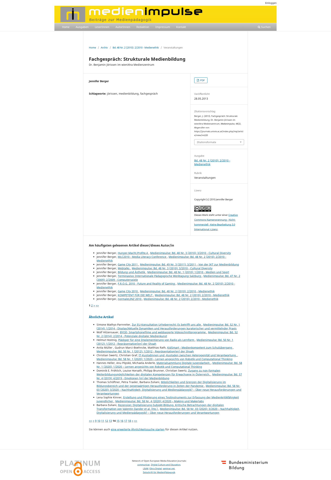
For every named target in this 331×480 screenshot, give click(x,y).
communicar (143, 464)
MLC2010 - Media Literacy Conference (142, 257)
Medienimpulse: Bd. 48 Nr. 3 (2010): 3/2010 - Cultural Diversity (190, 253)
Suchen (265, 27)
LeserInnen (102, 27)
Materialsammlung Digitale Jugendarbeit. (183, 363)
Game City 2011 (128, 264)
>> (97, 305)
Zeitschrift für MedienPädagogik (159, 472)
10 (98, 421)
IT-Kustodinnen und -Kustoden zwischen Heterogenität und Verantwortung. (188, 355)
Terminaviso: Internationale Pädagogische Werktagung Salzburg (160, 276)
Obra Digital (155, 468)
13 (110, 421)
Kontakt (181, 27)
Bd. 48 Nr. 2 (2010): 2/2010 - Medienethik (136, 47)
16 (121, 421)
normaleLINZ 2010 (130, 299)
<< (90, 421)
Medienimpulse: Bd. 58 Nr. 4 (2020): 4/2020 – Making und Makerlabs (159, 401)
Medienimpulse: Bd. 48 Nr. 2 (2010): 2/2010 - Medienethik (177, 291)
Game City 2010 (128, 291)
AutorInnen (123, 27)
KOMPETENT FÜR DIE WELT (135, 295)
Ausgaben (82, 27)
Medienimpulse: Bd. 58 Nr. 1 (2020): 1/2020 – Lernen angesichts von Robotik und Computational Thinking (165, 359)
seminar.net (169, 468)
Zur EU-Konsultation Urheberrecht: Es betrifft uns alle (167, 324)
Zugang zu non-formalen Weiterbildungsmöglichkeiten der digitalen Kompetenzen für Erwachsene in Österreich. (158, 372)
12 (106, 421)
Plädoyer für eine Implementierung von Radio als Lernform (156, 340)
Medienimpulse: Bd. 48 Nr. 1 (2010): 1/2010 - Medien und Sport (188, 272)
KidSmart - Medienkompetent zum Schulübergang (200, 347)
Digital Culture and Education (165, 464)
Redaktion (142, 27)
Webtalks (124, 268)
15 (118, 421)
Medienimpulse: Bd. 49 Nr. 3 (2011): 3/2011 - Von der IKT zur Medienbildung (189, 264)
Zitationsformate (206, 142)
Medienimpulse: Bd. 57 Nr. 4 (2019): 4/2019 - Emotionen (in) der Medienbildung (169, 376)
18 (129, 421)
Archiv (104, 47)
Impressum (162, 27)
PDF (202, 80)
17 (125, 421)
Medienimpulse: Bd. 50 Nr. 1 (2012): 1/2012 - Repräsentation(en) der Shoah (145, 351)
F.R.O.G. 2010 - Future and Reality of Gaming (147, 283)
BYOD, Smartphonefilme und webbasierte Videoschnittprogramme (163, 332)
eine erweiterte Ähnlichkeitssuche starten (138, 429)
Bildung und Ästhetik (132, 272)
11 (102, 421)
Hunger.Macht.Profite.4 (133, 253)
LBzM (145, 468)
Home (66, 27)
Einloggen (271, 3)
